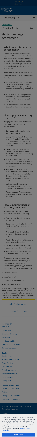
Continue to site (18, 434)
